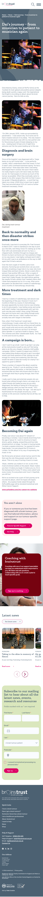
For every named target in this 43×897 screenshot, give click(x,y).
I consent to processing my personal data (22, 763)
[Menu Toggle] (38, 4)
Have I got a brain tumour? (11, 811)
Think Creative (8, 890)
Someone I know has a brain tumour (14, 814)
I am (6, 737)
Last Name (26, 713)
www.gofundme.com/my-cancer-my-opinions (19, 490)
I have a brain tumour (9, 809)
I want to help (7, 821)
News (10, 15)
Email (6, 725)
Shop (4, 827)
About (8, 819)
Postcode (8, 750)
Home (4, 15)
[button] (25, 674)
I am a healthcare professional (13, 816)
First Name (8, 713)
